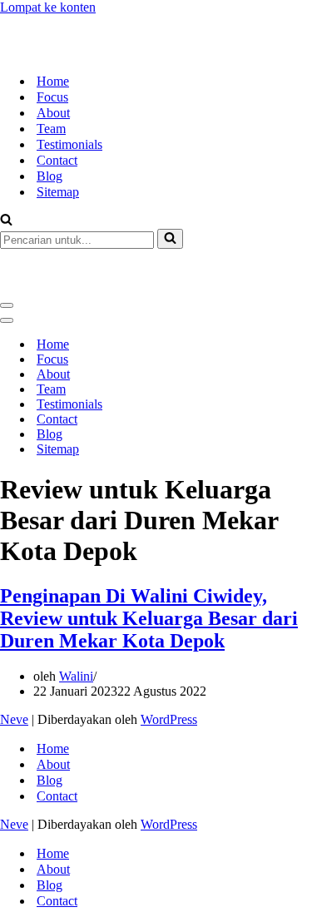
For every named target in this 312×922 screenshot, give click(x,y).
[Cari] (6, 191)
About (53, 83)
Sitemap (58, 162)
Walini (76, 616)
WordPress (169, 659)
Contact (57, 130)
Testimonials (69, 114)
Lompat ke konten (48, 7)
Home (53, 51)
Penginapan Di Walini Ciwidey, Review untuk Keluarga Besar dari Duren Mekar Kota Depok (149, 558)
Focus (52, 67)
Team (51, 99)
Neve (14, 659)
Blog (49, 146)
